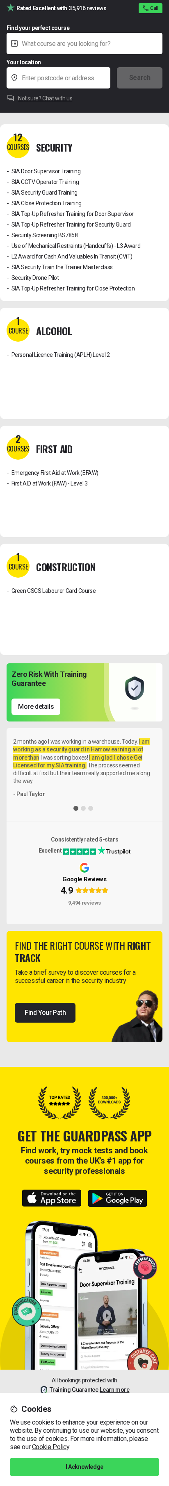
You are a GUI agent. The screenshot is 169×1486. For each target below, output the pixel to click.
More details (36, 706)
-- (119, 61)
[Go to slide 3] (90, 808)
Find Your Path (45, 1012)
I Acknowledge (84, 1466)
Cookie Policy (50, 1447)
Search (140, 78)
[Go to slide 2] (83, 808)
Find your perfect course (38, 28)
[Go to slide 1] (75, 808)
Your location (24, 62)
